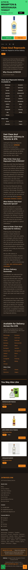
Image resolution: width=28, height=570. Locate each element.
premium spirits (17, 264)
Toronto (5, 340)
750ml (3, 53)
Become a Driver (5, 501)
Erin (15, 356)
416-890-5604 (6, 507)
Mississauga (6, 335)
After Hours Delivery (6, 491)
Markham (5, 343)
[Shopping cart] (25, 567)
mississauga (6, 198)
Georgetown (18, 351)
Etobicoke (17, 340)
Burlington (6, 348)
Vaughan (5, 338)
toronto (19, 196)
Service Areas (4, 497)
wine (11, 264)
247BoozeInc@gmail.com (9, 511)
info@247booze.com (8, 509)
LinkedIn (5, 526)
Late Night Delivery (5, 493)
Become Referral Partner (7, 499)
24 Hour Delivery (5, 488)
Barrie (4, 369)
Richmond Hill (18, 343)
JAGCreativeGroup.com (11, 564)
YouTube (5, 524)
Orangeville (6, 358)
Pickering (17, 358)
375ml (9, 434)
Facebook (5, 520)
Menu (2, 486)
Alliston (5, 356)
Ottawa (16, 369)
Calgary (16, 372)
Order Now (20, 37)
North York (17, 338)
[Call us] (3, 567)
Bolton (16, 353)
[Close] (27, 1)
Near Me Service (5, 495)
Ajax (4, 361)
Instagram (5, 518)
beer (8, 264)
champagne (6, 266)
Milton (16, 345)
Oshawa (5, 364)
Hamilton (17, 348)
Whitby (16, 361)
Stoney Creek (6, 351)
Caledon (5, 353)
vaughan (19, 198)
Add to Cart (8, 37)
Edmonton (6, 372)
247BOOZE (17, 145)
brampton (13, 198)
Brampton (17, 335)
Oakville (5, 345)
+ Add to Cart (22, 409)
